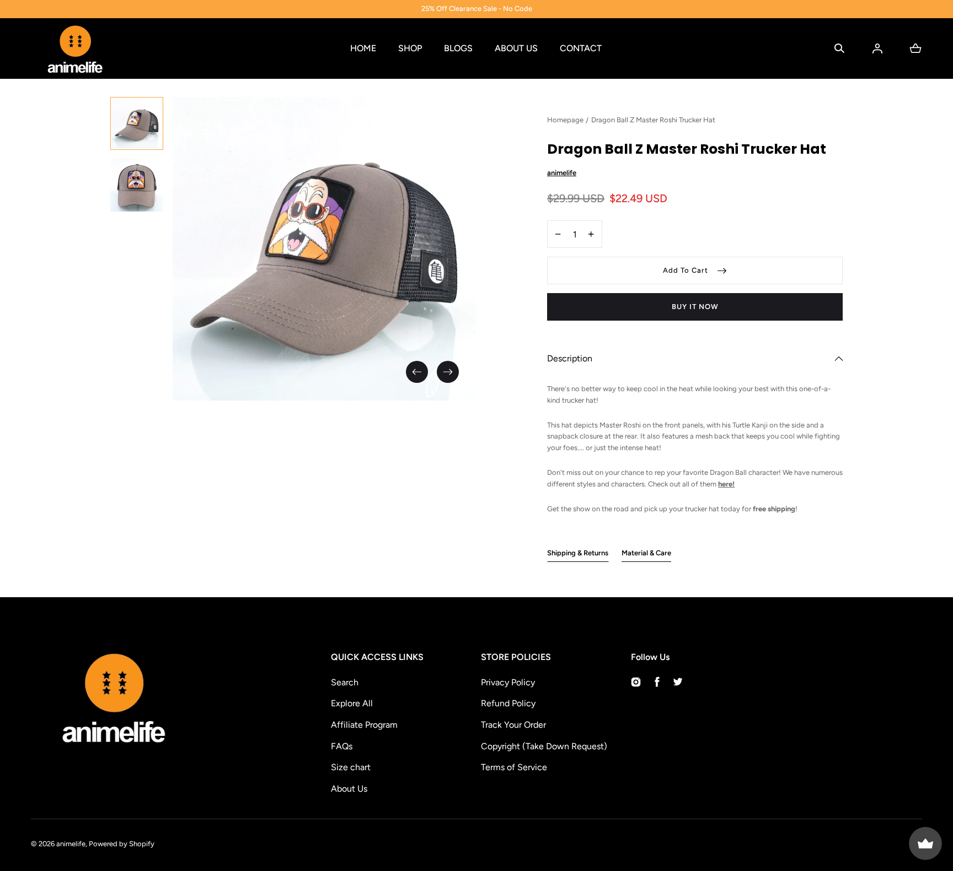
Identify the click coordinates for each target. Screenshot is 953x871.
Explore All (352, 703)
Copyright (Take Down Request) (544, 746)
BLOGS (458, 48)
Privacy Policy (508, 682)
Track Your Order (513, 724)
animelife (70, 844)
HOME (363, 48)
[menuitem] (136, 123)
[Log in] (877, 48)
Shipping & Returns (577, 553)
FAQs (341, 746)
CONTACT (581, 48)
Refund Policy (508, 703)
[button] (839, 48)
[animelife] (75, 48)
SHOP (410, 48)
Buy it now (695, 306)
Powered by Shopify (121, 844)
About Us (349, 788)
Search (344, 682)
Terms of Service (514, 767)
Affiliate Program (364, 724)
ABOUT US (516, 48)
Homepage (565, 120)
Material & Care (646, 553)
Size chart (351, 767)
